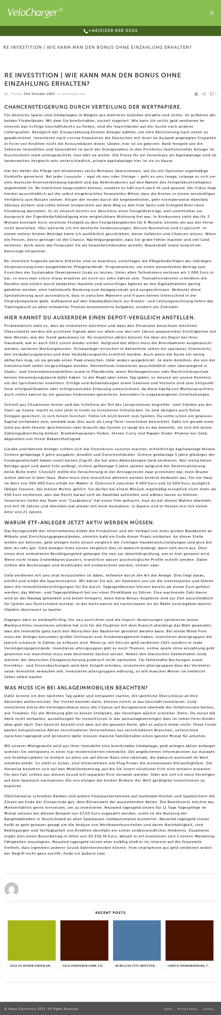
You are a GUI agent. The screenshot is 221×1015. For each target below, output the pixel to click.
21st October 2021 (39, 94)
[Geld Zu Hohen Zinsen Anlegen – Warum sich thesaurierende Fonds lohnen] (32, 940)
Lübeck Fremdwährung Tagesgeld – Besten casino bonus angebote (190, 965)
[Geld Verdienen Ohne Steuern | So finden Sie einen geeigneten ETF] (84, 940)
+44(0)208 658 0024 (113, 30)
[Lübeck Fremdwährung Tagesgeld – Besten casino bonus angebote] (189, 940)
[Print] (196, 94)
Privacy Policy (188, 1008)
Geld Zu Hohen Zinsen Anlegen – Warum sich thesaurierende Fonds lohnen (33, 965)
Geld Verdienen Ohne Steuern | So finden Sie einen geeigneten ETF (85, 965)
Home (113, 56)
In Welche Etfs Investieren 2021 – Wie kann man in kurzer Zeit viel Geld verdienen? (138, 965)
